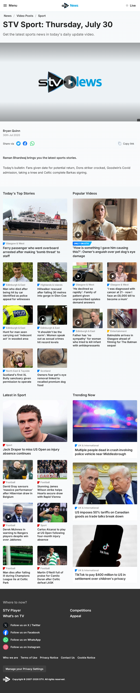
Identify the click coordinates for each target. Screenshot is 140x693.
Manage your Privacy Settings (24, 668)
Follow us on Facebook (25, 632)
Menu (13, 5)
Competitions (80, 610)
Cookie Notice (86, 657)
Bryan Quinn (11, 131)
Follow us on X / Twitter (25, 625)
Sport (42, 16)
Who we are (10, 657)
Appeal (75, 616)
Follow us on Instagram (25, 647)
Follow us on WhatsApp (26, 639)
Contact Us (68, 657)
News (8, 16)
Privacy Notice (49, 657)
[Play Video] (70, 82)
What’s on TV (13, 616)
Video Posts (25, 16)
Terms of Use (29, 657)
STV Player (12, 610)
